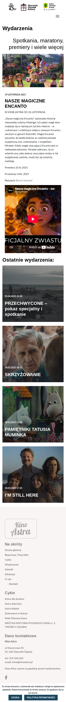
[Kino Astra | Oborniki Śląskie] (31, 6)
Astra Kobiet (12, 608)
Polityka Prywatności (41, 697)
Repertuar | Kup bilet (17, 555)
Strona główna (13, 550)
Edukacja (10, 574)
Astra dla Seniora (14, 599)
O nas (8, 579)
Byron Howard (24, 180)
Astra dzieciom (13, 604)
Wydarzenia (11, 564)
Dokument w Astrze (16, 613)
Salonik (9, 569)
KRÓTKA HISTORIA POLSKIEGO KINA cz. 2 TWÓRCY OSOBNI (30, 625)
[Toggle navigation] (57, 16)
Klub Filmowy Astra (16, 618)
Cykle (8, 560)
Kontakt (13, 584)
